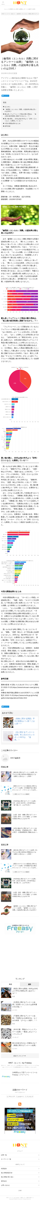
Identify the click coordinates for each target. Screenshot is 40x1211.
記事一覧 (4, 1155)
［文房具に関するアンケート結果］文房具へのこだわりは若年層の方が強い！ (24, 1004)
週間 (29, 984)
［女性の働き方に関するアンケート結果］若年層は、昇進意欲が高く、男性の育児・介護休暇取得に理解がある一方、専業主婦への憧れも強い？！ (24, 830)
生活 (13, 996)
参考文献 (7, 126)
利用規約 (4, 1168)
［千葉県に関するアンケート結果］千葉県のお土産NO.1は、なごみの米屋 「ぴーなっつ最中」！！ (24, 1018)
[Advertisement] (20, 957)
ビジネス (14, 1010)
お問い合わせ (5, 1185)
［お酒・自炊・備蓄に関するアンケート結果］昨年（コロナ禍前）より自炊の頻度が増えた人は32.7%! (24, 816)
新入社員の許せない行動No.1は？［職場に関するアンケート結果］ (24, 1044)
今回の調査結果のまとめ (12, 123)
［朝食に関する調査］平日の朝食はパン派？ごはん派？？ (24, 721)
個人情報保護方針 (7, 1173)
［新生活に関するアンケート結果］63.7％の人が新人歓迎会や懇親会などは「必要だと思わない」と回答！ (25, 774)
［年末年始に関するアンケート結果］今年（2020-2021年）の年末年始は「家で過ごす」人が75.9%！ (24, 803)
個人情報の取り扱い (7, 1177)
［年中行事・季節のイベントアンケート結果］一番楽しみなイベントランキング (24, 1031)
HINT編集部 (15, 758)
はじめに (7, 106)
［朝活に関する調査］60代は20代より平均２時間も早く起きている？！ (25, 991)
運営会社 (4, 1181)
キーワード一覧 (6, 1159)
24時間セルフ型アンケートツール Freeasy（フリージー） (24, 1073)
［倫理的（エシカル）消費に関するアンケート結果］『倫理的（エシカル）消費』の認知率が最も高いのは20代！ (24, 908)
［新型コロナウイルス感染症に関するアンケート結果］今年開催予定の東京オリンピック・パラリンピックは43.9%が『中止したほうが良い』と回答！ (24, 788)
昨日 (10, 984)
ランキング (15, 1037)
